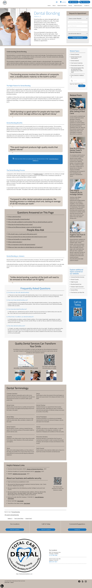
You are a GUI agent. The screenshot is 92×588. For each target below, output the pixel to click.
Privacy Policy (7, 582)
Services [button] (70, 5)
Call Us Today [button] (86, 2)
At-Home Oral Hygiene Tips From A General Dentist (77, 234)
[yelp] (83, 582)
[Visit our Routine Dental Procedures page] (20, 379)
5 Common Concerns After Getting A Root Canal (77, 111)
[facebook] (79, 582)
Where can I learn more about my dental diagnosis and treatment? (25, 247)
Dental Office (74, 290)
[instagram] (56, 2)
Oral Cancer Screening (76, 63)
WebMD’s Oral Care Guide (19, 473)
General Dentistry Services (77, 277)
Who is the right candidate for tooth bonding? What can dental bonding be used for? (30, 222)
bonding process (38, 173)
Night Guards (74, 282)
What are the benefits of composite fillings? (19, 239)
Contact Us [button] (86, 5)
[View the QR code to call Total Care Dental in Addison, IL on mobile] (78, 315)
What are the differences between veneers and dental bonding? (24, 227)
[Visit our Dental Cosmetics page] (36, 379)
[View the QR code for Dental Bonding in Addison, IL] (49, 365)
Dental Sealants (75, 60)
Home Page (38, 471)
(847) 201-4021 (53, 561)
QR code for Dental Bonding (12, 515)
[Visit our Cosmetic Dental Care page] (51, 379)
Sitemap (12, 582)
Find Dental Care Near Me (77, 292)
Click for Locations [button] (14, 529)
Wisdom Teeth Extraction (77, 286)
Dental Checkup (75, 54)
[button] (2, 585)
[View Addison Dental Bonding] (15, 45)
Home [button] (49, 5)
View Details (20, 501)
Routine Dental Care (76, 284)
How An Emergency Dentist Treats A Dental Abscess (77, 150)
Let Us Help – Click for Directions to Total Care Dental (26, 368)
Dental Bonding (16, 512)
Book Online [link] (74, 2)
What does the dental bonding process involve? (20, 224)
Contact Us (77, 529)
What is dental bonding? (14, 216)
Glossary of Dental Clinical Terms (35, 469)
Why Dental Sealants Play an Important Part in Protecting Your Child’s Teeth (77, 70)
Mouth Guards (75, 279)
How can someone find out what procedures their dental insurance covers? (27, 236)
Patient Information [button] (61, 5)
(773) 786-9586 (53, 555)
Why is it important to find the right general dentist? (21, 244)
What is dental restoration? (15, 242)
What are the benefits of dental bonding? (19, 219)
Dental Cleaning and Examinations (76, 57)
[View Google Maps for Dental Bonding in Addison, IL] (26, 366)
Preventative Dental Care (77, 65)
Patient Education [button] (78, 5)
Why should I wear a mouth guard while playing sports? (22, 234)
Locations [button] (63, 2)
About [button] (54, 5)
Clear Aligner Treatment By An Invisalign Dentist (76, 192)
